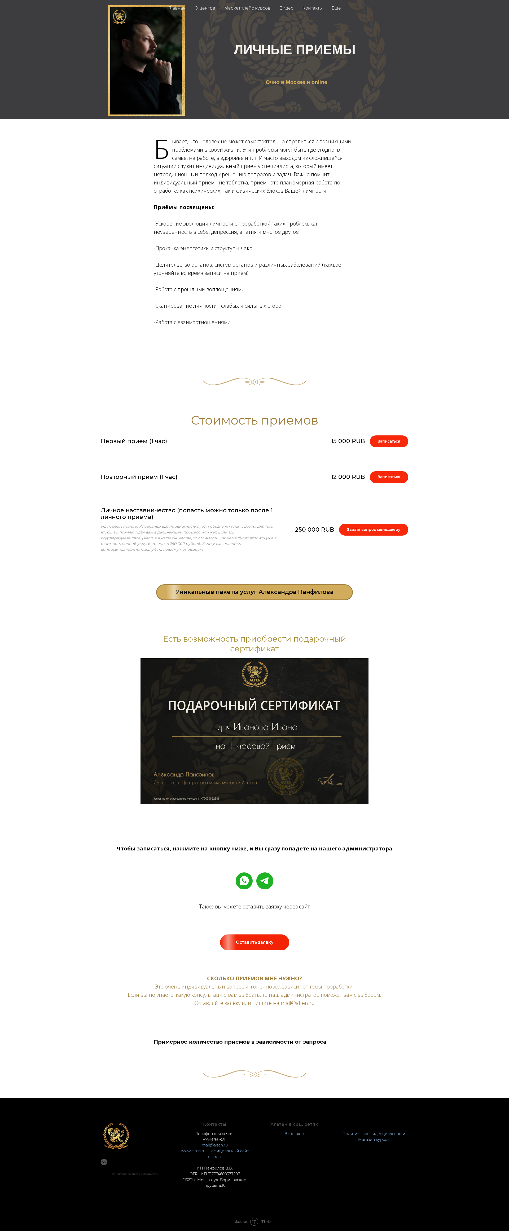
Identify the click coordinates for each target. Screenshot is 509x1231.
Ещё (336, 8)
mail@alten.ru (215, 1145)
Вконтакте (294, 1133)
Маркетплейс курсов (247, 8)
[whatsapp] (244, 880)
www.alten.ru (193, 1151)
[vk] (104, 1162)
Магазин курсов (373, 1139)
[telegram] (264, 880)
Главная (177, 8)
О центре (205, 8)
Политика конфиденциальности (374, 1133)
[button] (254, 942)
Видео (286, 8)
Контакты (312, 8)
